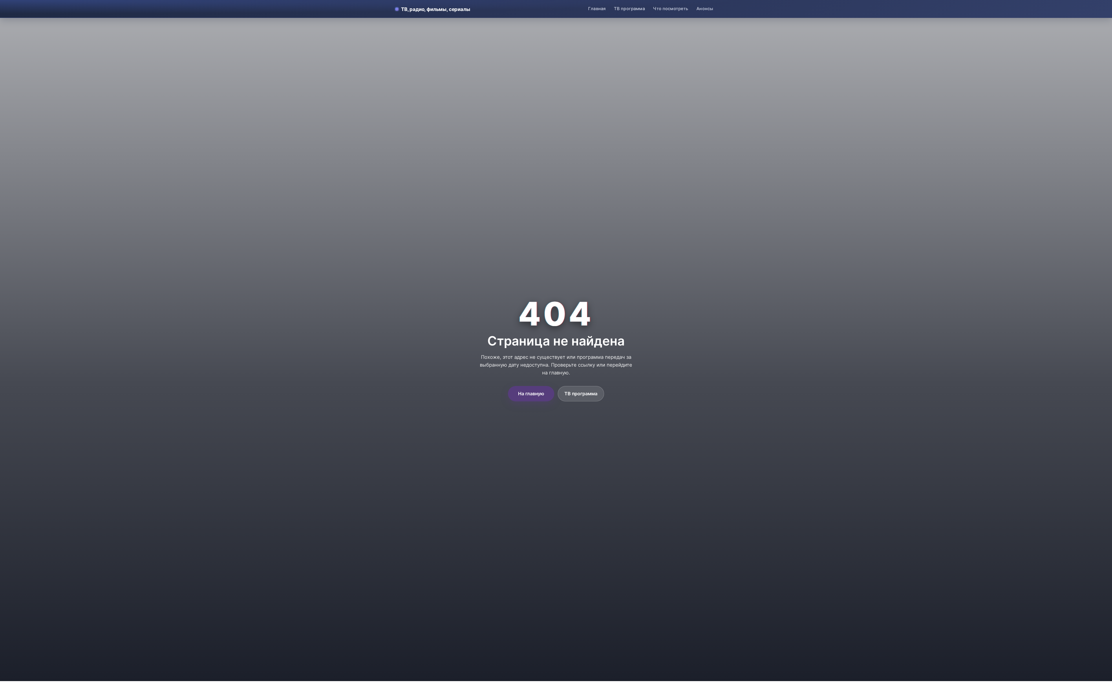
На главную (531, 393)
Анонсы (704, 8)
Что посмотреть (670, 8)
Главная (597, 8)
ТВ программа (629, 8)
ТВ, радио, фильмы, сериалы (435, 9)
